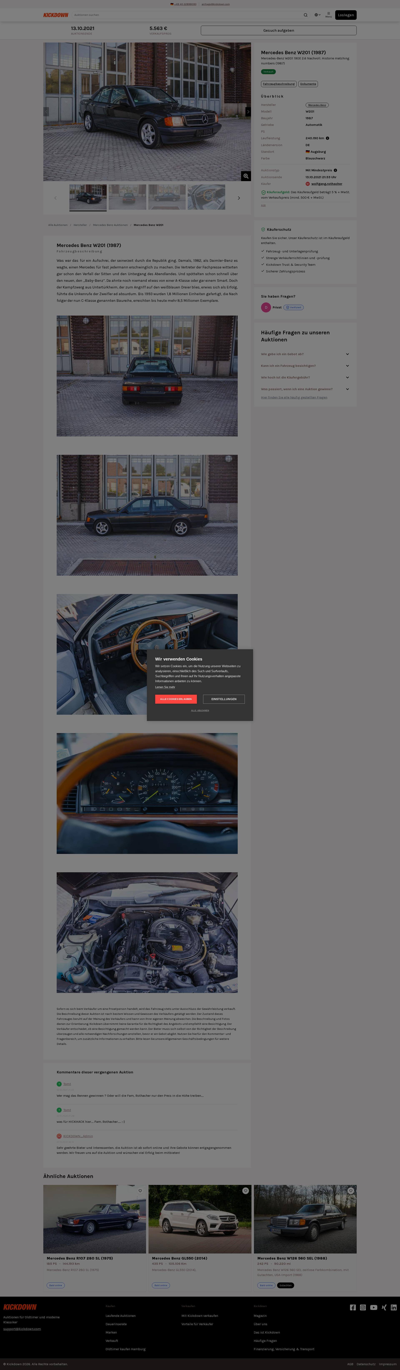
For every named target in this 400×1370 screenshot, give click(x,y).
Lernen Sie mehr (165, 687)
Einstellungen (224, 699)
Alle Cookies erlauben (176, 699)
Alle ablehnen (200, 710)
